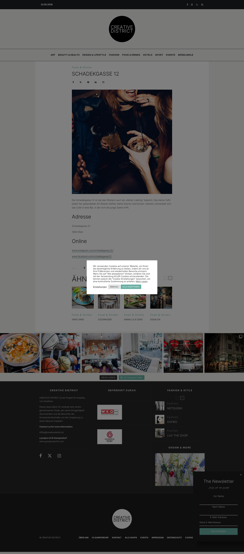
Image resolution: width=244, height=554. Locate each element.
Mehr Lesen (142, 281)
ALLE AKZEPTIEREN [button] (131, 287)
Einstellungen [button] (100, 287)
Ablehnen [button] (114, 287)
